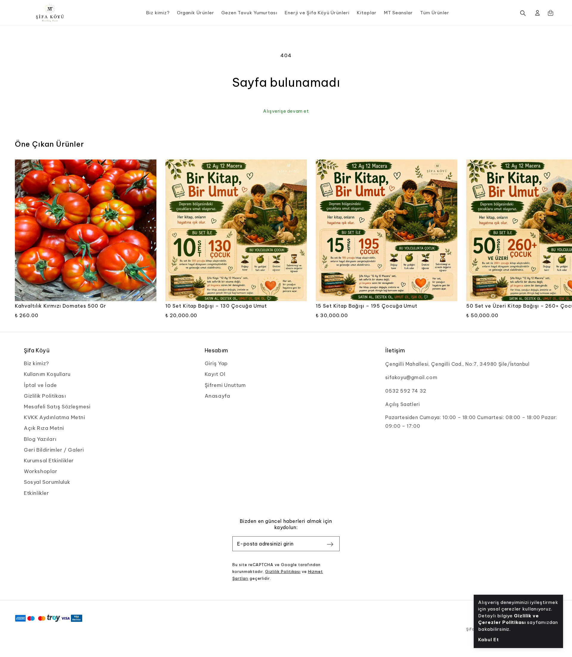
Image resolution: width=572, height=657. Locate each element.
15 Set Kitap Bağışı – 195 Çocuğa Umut (367, 306)
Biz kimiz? (158, 13)
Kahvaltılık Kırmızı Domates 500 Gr (60, 306)
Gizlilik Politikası (282, 571)
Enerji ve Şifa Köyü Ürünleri (317, 13)
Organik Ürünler (195, 13)
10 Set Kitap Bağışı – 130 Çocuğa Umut (216, 306)
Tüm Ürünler (434, 13)
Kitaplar (367, 13)
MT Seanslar (398, 13)
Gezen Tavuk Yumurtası (249, 13)
